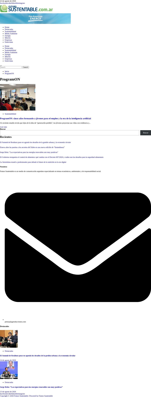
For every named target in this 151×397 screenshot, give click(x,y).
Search (26, 67)
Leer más (3, 127)
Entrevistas (9, 42)
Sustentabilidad (10, 31)
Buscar (3, 129)
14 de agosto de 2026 (8, 360)
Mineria (7, 38)
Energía (7, 36)
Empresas (8, 40)
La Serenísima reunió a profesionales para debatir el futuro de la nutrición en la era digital (33, 162)
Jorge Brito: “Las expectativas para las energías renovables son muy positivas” (29, 152)
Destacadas (9, 29)
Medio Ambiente (11, 34)
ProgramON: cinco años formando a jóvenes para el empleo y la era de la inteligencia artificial (45, 118)
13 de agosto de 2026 (8, 392)
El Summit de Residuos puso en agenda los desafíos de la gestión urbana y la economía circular (35, 142)
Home (7, 27)
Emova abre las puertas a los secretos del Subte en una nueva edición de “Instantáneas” (32, 147)
